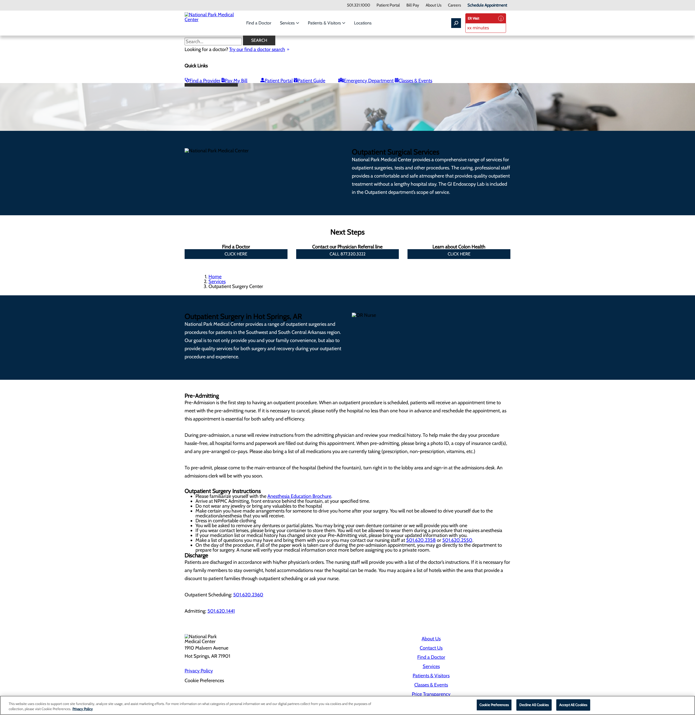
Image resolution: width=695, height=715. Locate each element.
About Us (433, 5)
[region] (347, 705)
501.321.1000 (358, 5)
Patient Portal (388, 5)
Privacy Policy (199, 671)
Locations (363, 23)
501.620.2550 (457, 540)
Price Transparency (431, 694)
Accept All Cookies (573, 705)
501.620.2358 (421, 540)
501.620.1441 (221, 611)
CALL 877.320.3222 (347, 254)
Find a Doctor (258, 23)
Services (288, 23)
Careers (454, 5)
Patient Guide (311, 81)
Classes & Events (415, 81)
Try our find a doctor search (257, 49)
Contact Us (431, 648)
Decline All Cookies (533, 705)
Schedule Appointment (487, 5)
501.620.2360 (248, 595)
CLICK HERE (236, 254)
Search (259, 40)
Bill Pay (412, 5)
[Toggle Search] (456, 23)
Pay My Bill (236, 81)
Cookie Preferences (494, 705)
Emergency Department (369, 81)
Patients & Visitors (325, 23)
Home (215, 277)
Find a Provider (204, 81)
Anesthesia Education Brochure (299, 496)
